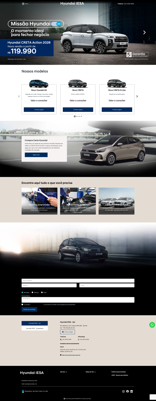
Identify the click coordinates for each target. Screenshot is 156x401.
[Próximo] (137, 232)
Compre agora (39, 245)
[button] (11, 100)
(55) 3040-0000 (126, 4)
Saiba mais (36, 290)
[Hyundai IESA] (72, 3)
